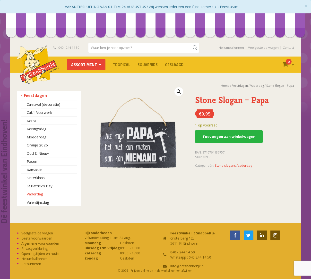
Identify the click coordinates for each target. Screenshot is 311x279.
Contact (288, 47)
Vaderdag (35, 194)
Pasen (32, 161)
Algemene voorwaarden (40, 243)
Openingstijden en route (40, 253)
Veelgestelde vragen (263, 47)
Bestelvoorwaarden (36, 238)
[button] (178, 91)
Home (225, 86)
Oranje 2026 (37, 145)
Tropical (121, 64)
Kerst (31, 120)
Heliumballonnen (231, 47)
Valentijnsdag (38, 202)
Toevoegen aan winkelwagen (228, 136)
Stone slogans (225, 165)
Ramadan (34, 169)
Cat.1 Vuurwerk (39, 112)
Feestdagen (35, 95)
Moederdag (36, 137)
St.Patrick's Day (39, 185)
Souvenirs (148, 64)
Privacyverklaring (34, 248)
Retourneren (31, 263)
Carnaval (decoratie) (43, 104)
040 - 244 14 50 (68, 47)
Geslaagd (174, 64)
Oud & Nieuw (38, 153)
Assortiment (84, 64)
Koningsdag (36, 128)
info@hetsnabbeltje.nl (187, 266)
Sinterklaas (36, 177)
